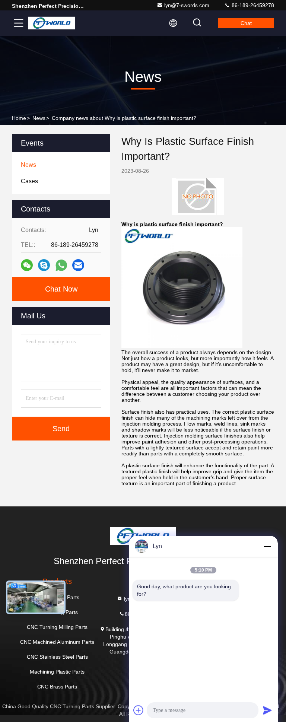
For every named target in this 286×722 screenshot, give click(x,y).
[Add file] (138, 710)
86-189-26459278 (252, 5)
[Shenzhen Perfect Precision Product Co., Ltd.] (51, 23)
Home (19, 118)
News (38, 118)
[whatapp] (61, 265)
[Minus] (267, 546)
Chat (246, 23)
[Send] (267, 710)
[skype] (44, 265)
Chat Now (61, 289)
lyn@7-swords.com (186, 5)
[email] (78, 265)
